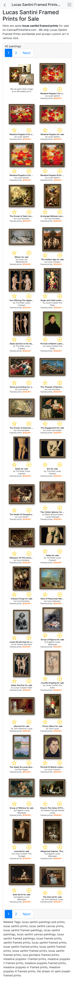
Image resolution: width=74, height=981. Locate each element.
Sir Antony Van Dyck (23, 644)
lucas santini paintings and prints (43, 922)
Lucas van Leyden (54, 430)
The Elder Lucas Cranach (23, 304)
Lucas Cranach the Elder (54, 304)
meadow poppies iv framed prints (25, 967)
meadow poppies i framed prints (24, 959)
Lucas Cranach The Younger (22, 854)
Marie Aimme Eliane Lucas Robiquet (54, 515)
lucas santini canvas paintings (36, 934)
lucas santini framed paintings (22, 930)
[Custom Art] (21, 74)
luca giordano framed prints (41, 955)
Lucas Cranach (53, 262)
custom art (58, 34)
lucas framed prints (48, 938)
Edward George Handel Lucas (54, 811)
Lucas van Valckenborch (22, 260)
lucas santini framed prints (49, 942)
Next (26, 53)
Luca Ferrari (23, 389)
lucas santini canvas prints (46, 926)
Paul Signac (23, 769)
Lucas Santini (54, 96)
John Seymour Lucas (23, 728)
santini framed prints (16, 942)
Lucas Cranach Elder (23, 687)
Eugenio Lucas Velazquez (53, 643)
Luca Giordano (23, 218)
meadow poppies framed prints (45, 963)
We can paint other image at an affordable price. (21, 90)
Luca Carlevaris (54, 601)
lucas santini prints (15, 926)
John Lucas (54, 728)
